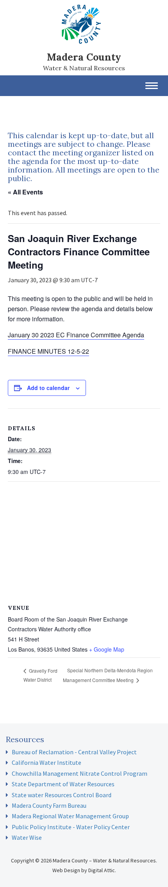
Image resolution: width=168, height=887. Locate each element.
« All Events (25, 191)
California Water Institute (46, 762)
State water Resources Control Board (61, 795)
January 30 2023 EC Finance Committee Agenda (76, 334)
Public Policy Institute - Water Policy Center (71, 827)
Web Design (66, 870)
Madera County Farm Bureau (49, 805)
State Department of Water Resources (63, 784)
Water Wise (27, 837)
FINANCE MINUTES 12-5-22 (48, 351)
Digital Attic (101, 870)
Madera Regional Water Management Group (70, 816)
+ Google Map (106, 649)
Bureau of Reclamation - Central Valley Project (74, 752)
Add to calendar (48, 388)
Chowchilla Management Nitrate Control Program (79, 773)
